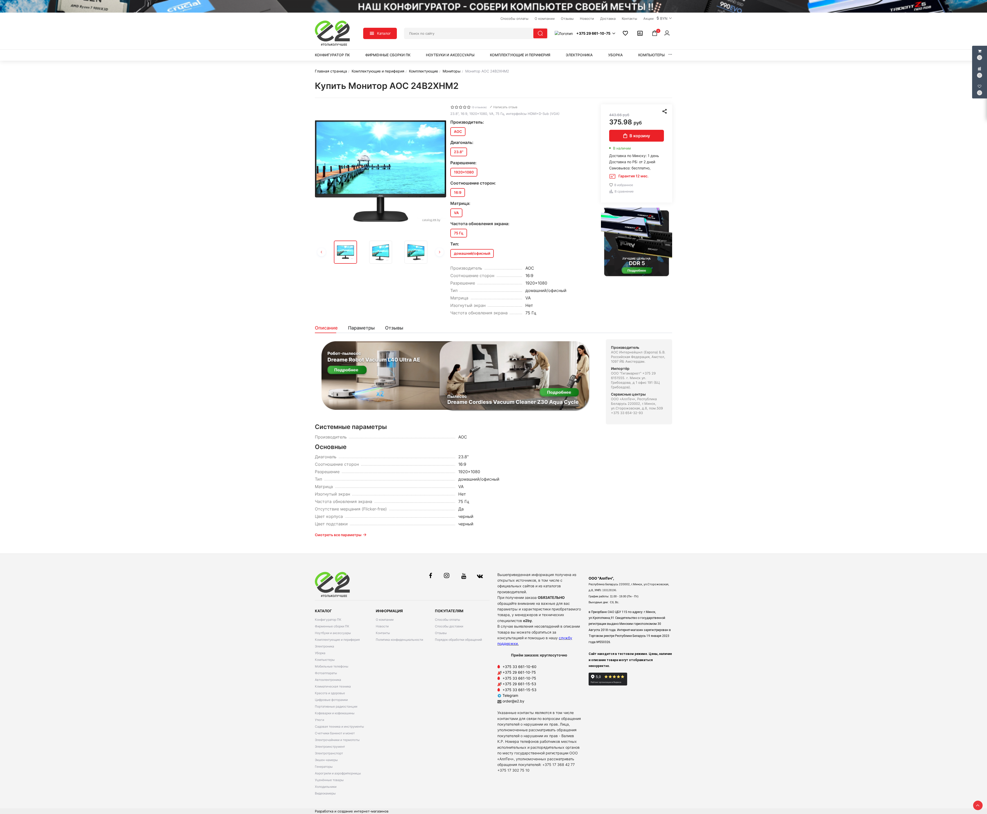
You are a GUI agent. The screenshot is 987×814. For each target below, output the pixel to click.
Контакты (383, 633)
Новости (382, 626)
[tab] (329, 328)
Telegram (509, 695)
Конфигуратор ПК (332, 55)
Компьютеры (651, 55)
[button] (664, 18)
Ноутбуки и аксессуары (450, 55)
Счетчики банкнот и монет (335, 733)
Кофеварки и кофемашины (334, 713)
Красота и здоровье (330, 693)
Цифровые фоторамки (331, 700)
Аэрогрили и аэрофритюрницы (338, 773)
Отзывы (441, 633)
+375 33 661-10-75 (519, 678)
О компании (385, 619)
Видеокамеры (325, 793)
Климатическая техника (333, 686)
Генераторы (324, 767)
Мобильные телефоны (331, 666)
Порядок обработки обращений (458, 640)
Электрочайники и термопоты (337, 740)
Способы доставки (449, 626)
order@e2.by (513, 701)
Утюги (319, 720)
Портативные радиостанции (336, 706)
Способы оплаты (447, 619)
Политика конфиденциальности (399, 640)
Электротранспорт (329, 753)
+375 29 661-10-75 (519, 672)
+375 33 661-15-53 (519, 690)
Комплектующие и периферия (520, 55)
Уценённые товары (329, 780)
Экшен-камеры (326, 760)
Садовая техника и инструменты (339, 726)
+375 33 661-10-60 (519, 666)
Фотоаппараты (326, 673)
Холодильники (325, 787)
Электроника (579, 55)
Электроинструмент (330, 746)
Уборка (615, 55)
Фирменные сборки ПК (387, 55)
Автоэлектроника (328, 680)
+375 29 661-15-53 (519, 684)
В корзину (639, 135)
